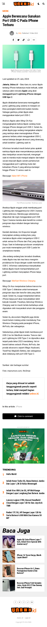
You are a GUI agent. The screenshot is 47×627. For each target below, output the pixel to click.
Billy (19, 33)
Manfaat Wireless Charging (23, 281)
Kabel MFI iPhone (19, 176)
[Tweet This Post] (18, 40)
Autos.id (20, 618)
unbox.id (34, 393)
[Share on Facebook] (13, 40)
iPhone (19, 407)
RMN (29, 622)
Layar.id (27, 618)
